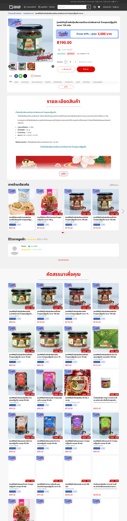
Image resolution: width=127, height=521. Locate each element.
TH (115, 2)
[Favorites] (99, 7)
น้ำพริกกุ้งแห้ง (69, 82)
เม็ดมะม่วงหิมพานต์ (37, 82)
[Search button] (88, 7)
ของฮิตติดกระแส (29, 13)
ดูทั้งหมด (113, 185)
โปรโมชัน (52, 7)
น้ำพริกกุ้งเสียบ (58, 82)
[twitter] (25, 76)
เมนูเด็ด (78, 82)
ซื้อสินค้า (86, 69)
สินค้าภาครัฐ (73, 2)
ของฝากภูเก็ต (25, 82)
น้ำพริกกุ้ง (48, 82)
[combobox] (72, 7)
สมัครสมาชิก (107, 7)
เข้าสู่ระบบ (116, 7)
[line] (21, 76)
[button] (94, 7)
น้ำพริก (16, 82)
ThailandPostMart (15, 13)
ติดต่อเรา (100, 2)
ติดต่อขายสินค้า (91, 2)
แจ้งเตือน (108, 2)
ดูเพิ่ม (66, 87)
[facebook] (16, 76)
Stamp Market (81, 2)
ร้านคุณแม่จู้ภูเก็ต (67, 49)
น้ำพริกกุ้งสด (86, 82)
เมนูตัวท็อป (43, 7)
